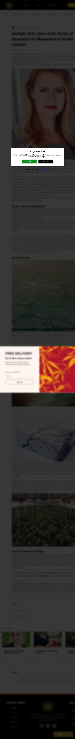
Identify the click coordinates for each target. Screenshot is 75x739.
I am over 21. (29, 161)
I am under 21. (46, 161)
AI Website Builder (45, 169)
